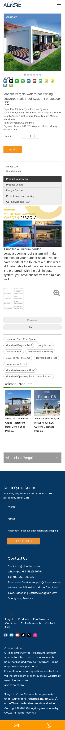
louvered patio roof (46, 357)
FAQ (7, 627)
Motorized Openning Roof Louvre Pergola (28, 376)
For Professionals (31, 623)
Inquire (13, 149)
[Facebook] (5, 635)
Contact (50, 623)
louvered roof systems (18, 357)
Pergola (9, 619)
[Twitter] (29, 635)
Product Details (14, 184)
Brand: (9, 171)
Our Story (11, 623)
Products (23, 619)
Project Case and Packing (20, 196)
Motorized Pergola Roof (19, 345)
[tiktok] (23, 635)
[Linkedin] (11, 635)
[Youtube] (17, 635)
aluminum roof (13, 351)
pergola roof (44, 345)
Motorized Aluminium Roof (20, 370)
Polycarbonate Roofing (40, 351)
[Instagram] (35, 635)
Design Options (14, 190)
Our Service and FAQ (18, 201)
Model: (10, 166)
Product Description (17, 179)
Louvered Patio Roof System (21, 339)
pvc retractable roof (16, 364)
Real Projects (41, 619)
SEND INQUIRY (23, 541)
